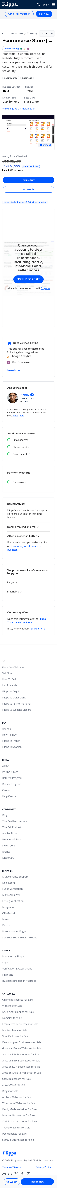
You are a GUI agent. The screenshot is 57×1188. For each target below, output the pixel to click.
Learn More (14, 370)
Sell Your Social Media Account (19, 937)
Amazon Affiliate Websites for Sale (21, 1072)
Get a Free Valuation (19, 13)
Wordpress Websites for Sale (18, 1103)
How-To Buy (9, 734)
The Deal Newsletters (14, 821)
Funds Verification (12, 888)
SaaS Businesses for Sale (16, 1078)
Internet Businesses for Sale (18, 1115)
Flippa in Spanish (12, 747)
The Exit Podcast (11, 827)
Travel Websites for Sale (16, 1127)
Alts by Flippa (9, 833)
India (5, 90)
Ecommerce (10, 78)
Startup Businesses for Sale (18, 1139)
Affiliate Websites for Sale (16, 1097)
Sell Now (44, 13)
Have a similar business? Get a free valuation (25, 202)
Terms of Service (11, 1167)
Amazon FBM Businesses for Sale (21, 1060)
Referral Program (12, 778)
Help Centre (9, 796)
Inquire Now (28, 180)
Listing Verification (13, 901)
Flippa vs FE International (16, 703)
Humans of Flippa (12, 839)
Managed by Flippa (13, 956)
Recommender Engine (14, 931)
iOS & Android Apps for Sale (18, 1012)
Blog (5, 815)
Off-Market (8, 913)
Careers (6, 790)
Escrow (6, 925)
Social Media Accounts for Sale (19, 1121)
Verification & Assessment (17, 968)
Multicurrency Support (15, 876)
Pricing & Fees (10, 772)
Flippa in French (11, 740)
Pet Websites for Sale (14, 1133)
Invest (5, 919)
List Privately (9, 685)
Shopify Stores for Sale (15, 1036)
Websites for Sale (12, 1005)
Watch (30, 189)
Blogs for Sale (10, 1091)
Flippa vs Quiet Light (14, 697)
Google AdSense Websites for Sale (21, 1048)
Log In (46, 4)
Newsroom (8, 845)
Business (27, 78)
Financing (7, 974)
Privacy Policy (43, 1167)
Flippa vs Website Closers (16, 709)
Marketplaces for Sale (14, 1030)
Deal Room (8, 882)
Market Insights (11, 895)
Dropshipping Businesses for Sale (21, 1042)
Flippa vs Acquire (11, 691)
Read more (18, 415)
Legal (5, 962)
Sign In (45, 288)
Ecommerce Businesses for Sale (20, 1024)
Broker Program (11, 784)
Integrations (9, 907)
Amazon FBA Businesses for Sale (21, 1054)
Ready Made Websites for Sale (19, 1109)
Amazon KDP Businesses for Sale (21, 1066)
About (5, 765)
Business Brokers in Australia (19, 980)
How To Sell (9, 679)
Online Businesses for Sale (17, 999)
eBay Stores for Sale (13, 1085)
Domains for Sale (12, 1018)
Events (6, 851)
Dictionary (8, 857)
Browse (6, 728)
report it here (37, 628)
